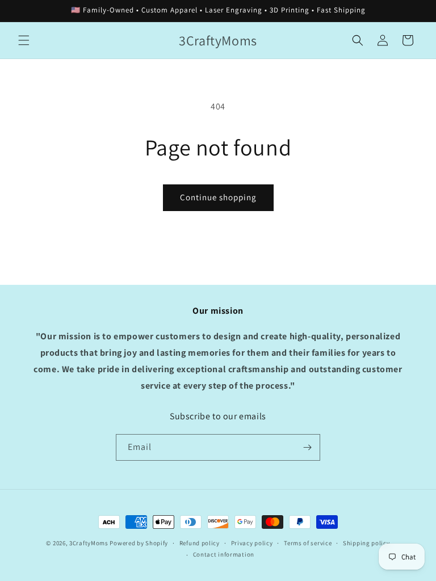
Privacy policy (252, 543)
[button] (23, 40)
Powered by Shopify (139, 543)
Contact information (223, 554)
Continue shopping (218, 197)
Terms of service (308, 543)
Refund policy (199, 543)
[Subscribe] (307, 447)
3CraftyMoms (88, 543)
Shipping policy (366, 543)
